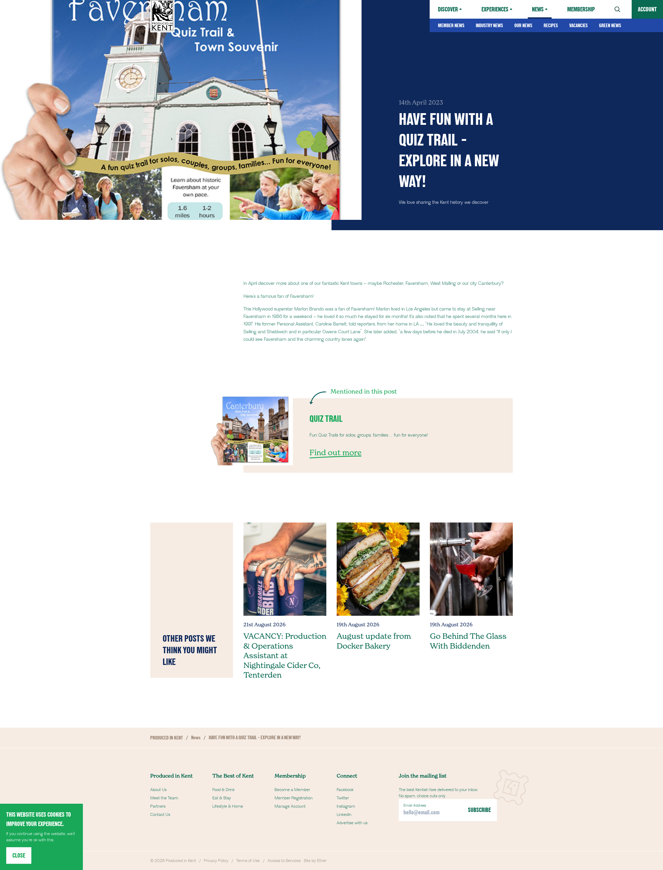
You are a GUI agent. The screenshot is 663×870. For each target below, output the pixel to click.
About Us (158, 790)
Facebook (345, 790)
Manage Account (290, 806)
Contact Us (160, 815)
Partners (157, 806)
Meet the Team (164, 798)
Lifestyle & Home (227, 806)
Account (647, 9)
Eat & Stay (221, 798)
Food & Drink (223, 790)
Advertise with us (352, 823)
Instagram (346, 806)
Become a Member (292, 790)
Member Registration (294, 798)
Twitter (343, 798)
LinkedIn (344, 815)
